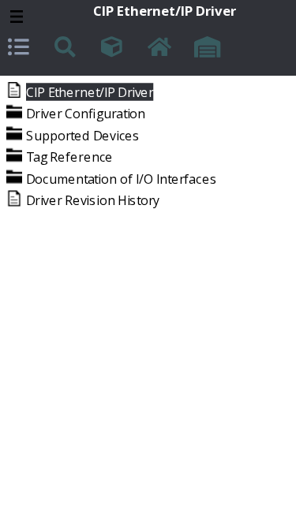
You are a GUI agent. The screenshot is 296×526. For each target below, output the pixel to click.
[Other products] (113, 49)
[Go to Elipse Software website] (206, 49)
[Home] (160, 49)
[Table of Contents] (20, 49)
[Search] (67, 49)
